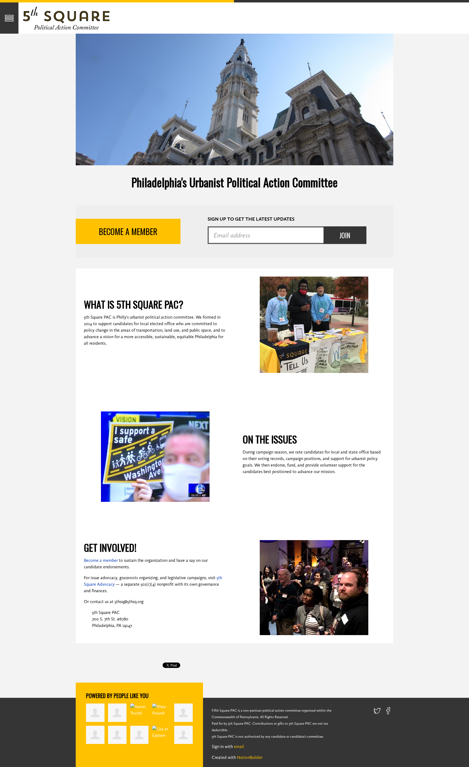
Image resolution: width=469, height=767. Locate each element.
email (239, 746)
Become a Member (128, 231)
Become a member (101, 560)
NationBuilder (249, 757)
